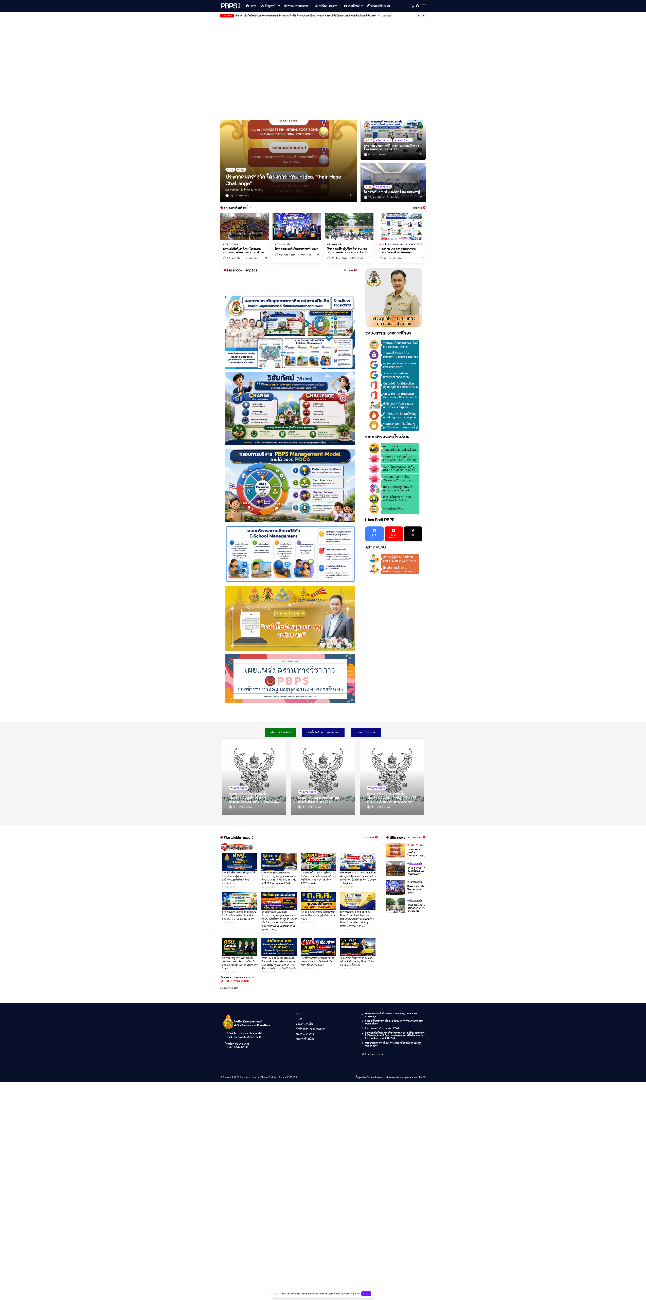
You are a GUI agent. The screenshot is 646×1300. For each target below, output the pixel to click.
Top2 (299, 1019)
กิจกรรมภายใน (304, 1024)
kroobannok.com (229, 987)
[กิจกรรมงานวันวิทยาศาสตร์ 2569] (297, 226)
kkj (231, 195)
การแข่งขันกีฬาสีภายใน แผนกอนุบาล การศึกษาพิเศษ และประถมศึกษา (244, 250)
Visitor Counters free (373, 1054)
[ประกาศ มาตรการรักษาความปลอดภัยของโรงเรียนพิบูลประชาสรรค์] (401, 226)
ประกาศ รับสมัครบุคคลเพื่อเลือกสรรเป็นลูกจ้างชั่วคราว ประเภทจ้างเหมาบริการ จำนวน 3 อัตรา (252, 797)
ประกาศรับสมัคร (305, 1038)
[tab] (280, 732)
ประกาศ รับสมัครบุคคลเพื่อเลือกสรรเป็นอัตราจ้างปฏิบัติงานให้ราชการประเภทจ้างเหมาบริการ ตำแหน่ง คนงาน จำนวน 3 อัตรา (391, 797)
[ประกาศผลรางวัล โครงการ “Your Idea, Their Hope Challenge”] (288, 161)
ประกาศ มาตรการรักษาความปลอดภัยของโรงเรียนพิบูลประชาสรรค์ (391, 147)
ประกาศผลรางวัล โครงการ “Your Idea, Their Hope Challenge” (283, 179)
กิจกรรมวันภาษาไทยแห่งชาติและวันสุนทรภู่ (256, 15)
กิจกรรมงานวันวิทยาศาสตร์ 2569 (296, 248)
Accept (366, 1293)
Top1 (298, 1014)
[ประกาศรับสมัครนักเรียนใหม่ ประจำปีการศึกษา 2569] (323, 777)
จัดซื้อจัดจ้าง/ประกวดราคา (311, 1029)
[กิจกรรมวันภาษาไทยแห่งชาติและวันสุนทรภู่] (393, 182)
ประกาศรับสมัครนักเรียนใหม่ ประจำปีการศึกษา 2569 (318, 799)
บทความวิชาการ (305, 1034)
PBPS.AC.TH (293, 1076)
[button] (418, 15)
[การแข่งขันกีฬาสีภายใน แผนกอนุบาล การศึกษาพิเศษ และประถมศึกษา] (244, 226)
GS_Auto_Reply (376, 197)
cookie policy (353, 1293)
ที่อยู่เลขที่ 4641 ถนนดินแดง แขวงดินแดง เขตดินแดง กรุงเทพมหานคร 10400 (390, 1077)
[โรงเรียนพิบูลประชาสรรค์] (230, 6)
